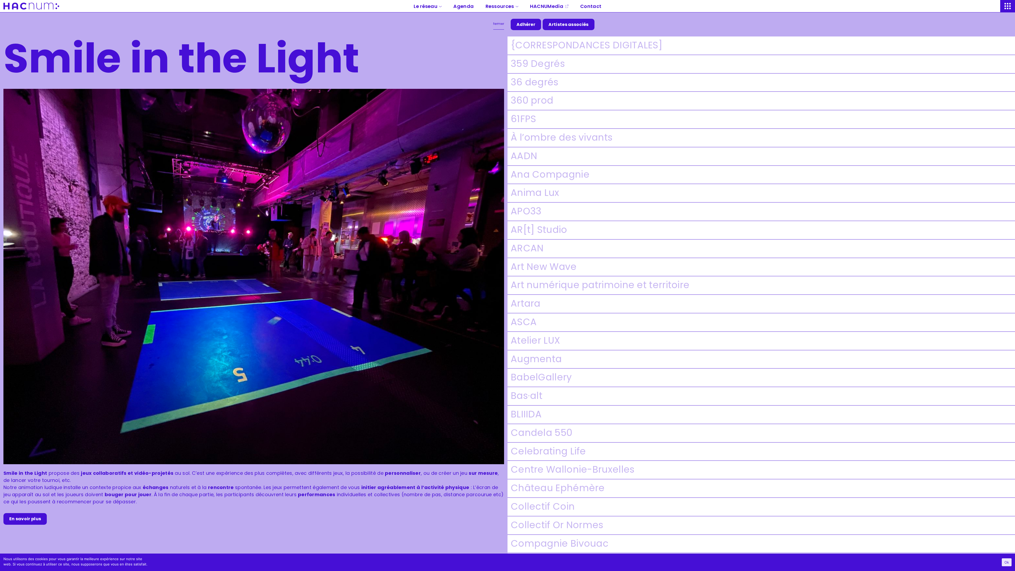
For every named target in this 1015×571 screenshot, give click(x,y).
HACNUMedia (546, 6)
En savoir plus (25, 519)
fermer (498, 24)
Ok (1006, 562)
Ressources (500, 6)
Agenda (463, 6)
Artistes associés (568, 24)
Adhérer (525, 24)
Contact (590, 6)
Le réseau (425, 6)
